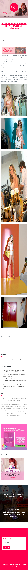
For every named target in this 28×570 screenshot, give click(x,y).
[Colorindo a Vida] (14, 437)
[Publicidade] (12, 468)
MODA (24, 33)
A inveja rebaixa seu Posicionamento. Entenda (14, 374)
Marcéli (5, 33)
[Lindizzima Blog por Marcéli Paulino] (14, 9)
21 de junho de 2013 (15, 33)
